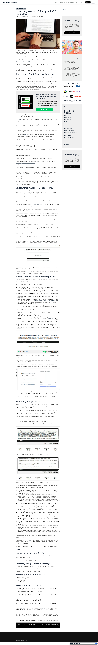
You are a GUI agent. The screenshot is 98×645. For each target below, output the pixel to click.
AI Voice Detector (68, 126)
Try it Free (88, 2)
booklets (26, 134)
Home (17, 16)
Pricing (76, 2)
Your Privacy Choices (88, 643)
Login (93, 2)
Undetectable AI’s (25, 608)
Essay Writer (28, 355)
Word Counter (29, 540)
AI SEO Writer (68, 142)
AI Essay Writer (68, 139)
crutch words (49, 318)
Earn (82, 2)
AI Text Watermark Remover (71, 132)
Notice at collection (75, 643)
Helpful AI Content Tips (21, 8)
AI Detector (56, 2)
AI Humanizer (62, 2)
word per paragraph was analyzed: (35, 140)
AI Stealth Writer (68, 144)
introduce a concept (38, 204)
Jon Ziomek (19, 119)
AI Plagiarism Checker (69, 123)
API (79, 2)
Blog (20, 16)
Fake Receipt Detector (69, 130)
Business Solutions (70, 2)
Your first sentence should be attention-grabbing (44, 300)
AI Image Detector (69, 128)
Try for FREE (44, 109)
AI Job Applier (68, 119)
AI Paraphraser (68, 121)
